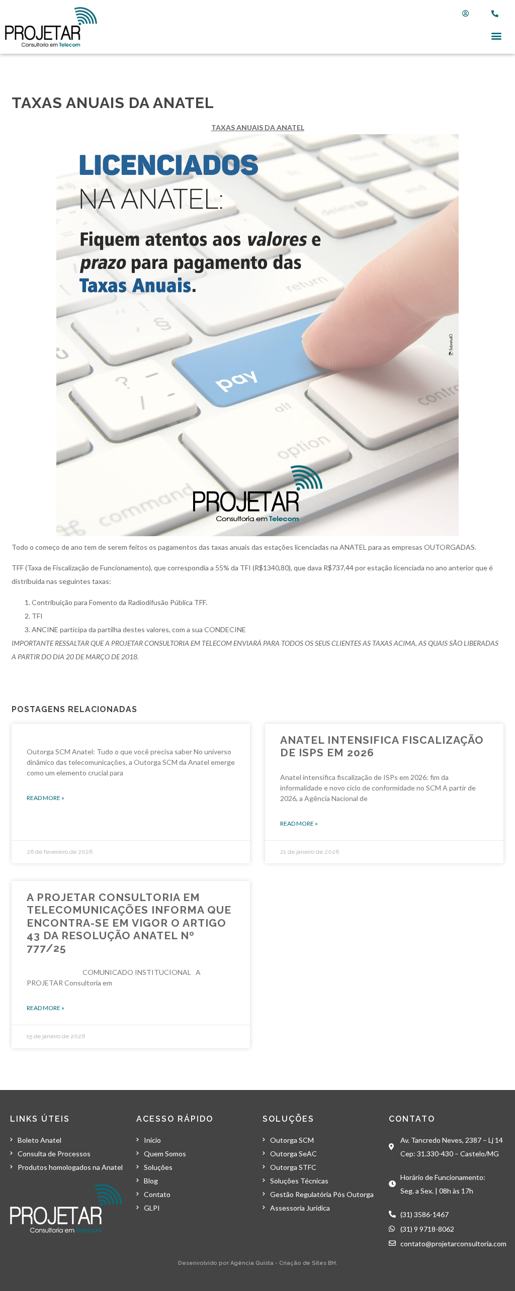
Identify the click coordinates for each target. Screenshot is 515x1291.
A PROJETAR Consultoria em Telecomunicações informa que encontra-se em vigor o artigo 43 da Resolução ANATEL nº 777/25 (129, 922)
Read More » (45, 798)
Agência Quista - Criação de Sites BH (283, 1263)
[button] (496, 35)
